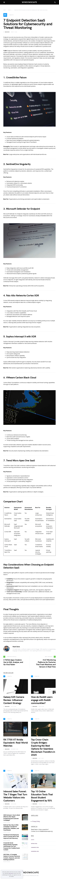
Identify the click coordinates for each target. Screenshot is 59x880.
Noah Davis (16, 647)
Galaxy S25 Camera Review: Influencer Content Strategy (13, 700)
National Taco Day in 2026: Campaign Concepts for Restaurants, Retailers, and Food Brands (11, 827)
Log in (32, 839)
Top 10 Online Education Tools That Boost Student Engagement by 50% (42, 796)
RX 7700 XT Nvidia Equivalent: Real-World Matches (15, 742)
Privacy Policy (36, 821)
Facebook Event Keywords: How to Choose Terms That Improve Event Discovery (11, 836)
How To (9, 10)
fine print (11, 873)
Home (4, 10)
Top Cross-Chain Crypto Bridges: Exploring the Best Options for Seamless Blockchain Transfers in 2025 (43, 747)
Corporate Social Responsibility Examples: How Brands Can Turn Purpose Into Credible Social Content (11, 846)
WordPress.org (35, 851)
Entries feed (34, 843)
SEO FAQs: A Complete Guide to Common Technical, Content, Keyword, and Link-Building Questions (11, 857)
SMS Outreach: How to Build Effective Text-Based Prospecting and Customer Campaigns (11, 817)
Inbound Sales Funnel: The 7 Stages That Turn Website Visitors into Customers (15, 796)
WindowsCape (29, 2)
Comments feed (35, 847)
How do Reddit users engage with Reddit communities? (41, 700)
